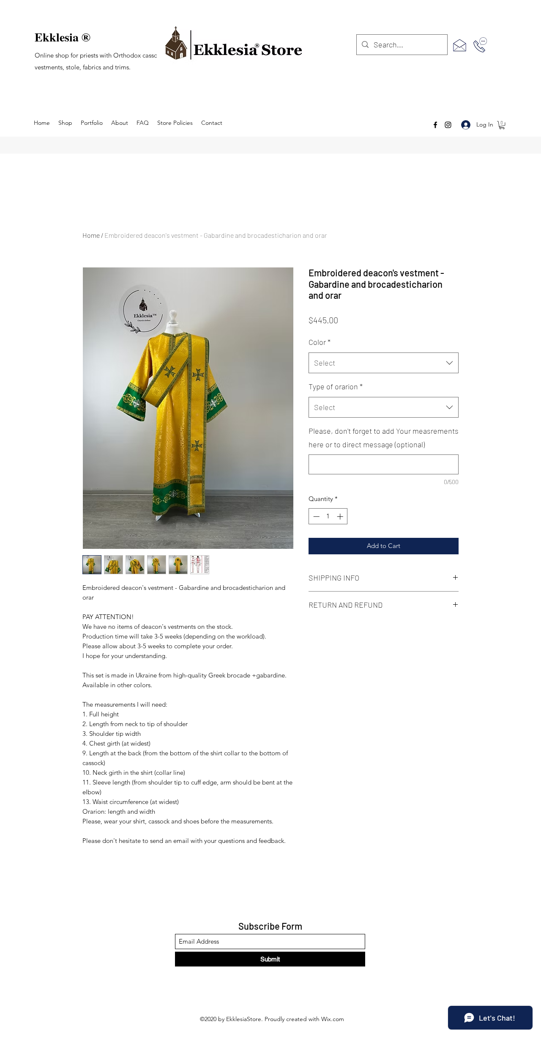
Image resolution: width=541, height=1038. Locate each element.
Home (91, 235)
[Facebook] (435, 125)
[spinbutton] (328, 516)
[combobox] (384, 363)
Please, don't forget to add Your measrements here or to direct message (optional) (384, 437)
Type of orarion (336, 386)
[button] (502, 125)
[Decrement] (315, 516)
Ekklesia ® (62, 37)
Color (320, 342)
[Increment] (341, 516)
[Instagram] (448, 125)
